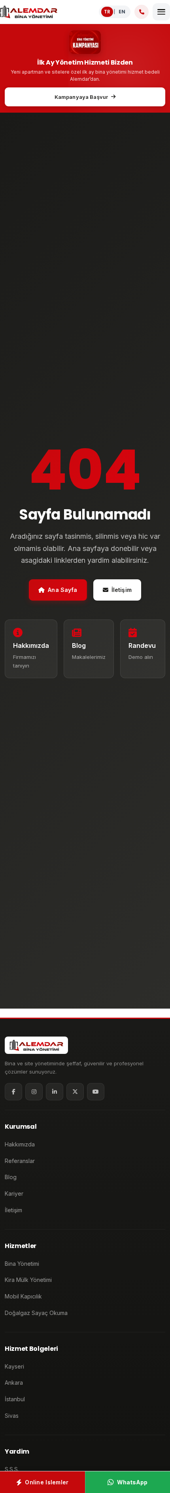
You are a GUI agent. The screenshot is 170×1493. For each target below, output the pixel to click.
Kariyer (14, 1193)
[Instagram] (34, 1091)
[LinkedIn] (54, 1091)
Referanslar (20, 1160)
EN (122, 11)
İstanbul (15, 1399)
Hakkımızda (20, 1144)
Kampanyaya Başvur (81, 97)
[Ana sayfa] (28, 12)
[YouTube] (95, 1091)
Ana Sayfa (62, 589)
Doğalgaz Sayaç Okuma (36, 1312)
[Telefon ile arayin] (141, 12)
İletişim (121, 589)
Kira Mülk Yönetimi (28, 1279)
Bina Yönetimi (22, 1263)
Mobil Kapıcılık (23, 1296)
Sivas (12, 1415)
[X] (75, 1091)
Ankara (14, 1382)
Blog (11, 1177)
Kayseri (14, 1366)
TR (107, 11)
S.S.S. (12, 1469)
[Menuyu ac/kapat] (161, 11)
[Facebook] (13, 1091)
